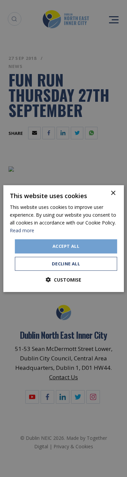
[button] (63, 280)
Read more (22, 230)
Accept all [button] (65, 246)
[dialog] (63, 238)
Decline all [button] (66, 264)
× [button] (112, 192)
